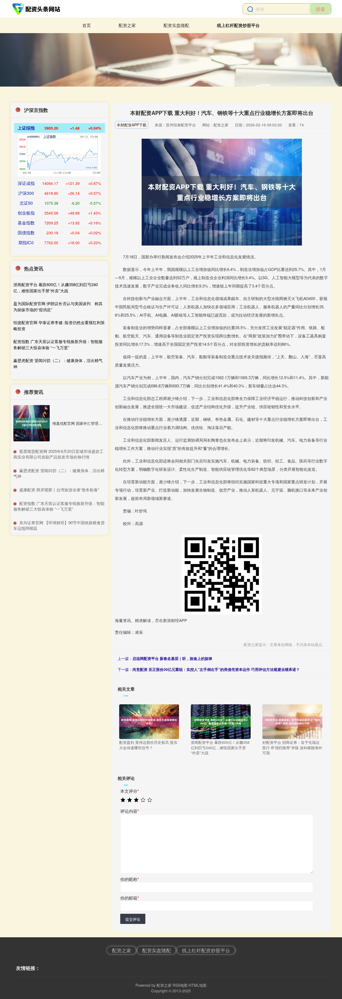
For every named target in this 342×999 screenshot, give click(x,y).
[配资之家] (37, 8)
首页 (86, 25)
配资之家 (127, 25)
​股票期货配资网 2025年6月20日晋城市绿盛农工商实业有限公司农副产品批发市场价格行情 (58, 454)
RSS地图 (180, 985)
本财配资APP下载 (131, 124)
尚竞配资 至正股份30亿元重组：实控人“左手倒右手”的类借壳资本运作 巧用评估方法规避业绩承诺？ (216, 669)
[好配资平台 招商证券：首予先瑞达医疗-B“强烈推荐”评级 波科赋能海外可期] (292, 721)
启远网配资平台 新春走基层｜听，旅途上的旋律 (172, 658)
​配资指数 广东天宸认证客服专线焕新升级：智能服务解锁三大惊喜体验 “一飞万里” (58, 506)
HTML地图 (198, 985)
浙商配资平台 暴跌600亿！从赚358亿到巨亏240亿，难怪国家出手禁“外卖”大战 (55, 287)
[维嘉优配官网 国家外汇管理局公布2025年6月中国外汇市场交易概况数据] (31, 423)
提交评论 (132, 919)
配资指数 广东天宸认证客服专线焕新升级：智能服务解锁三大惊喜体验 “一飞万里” (58, 344)
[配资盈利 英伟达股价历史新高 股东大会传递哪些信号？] (149, 721)
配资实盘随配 (176, 25)
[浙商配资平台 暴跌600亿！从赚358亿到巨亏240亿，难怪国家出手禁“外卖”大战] (221, 721)
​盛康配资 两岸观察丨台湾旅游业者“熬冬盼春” (59, 489)
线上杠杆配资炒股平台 (238, 25)
